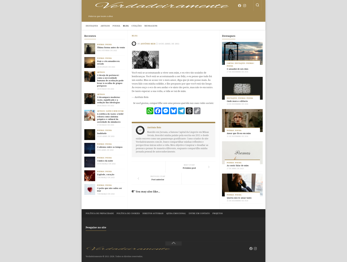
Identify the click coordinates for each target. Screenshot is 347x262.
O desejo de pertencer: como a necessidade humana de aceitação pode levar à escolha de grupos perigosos (110, 80)
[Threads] (189, 110)
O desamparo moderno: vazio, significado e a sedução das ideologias (108, 100)
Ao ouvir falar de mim (238, 165)
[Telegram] (181, 110)
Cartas (230, 63)
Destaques (92, 26)
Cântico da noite (105, 161)
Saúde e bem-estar (114, 111)
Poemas (100, 45)
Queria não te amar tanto (239, 198)
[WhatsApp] (150, 110)
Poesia (116, 26)
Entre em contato (199, 213)
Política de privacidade (100, 213)
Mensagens (150, 26)
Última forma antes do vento (111, 47)
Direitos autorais (152, 213)
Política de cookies (128, 213)
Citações (136, 26)
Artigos (105, 26)
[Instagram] (244, 5)
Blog (126, 26)
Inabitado (102, 133)
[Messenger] (166, 110)
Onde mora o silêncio (237, 101)
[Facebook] (239, 5)
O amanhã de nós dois (237, 69)
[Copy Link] (197, 110)
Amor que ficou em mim (239, 133)
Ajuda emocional (176, 213)
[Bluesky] (249, 6)
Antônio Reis (148, 44)
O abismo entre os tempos (110, 147)
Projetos (217, 213)
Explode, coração (105, 174)
